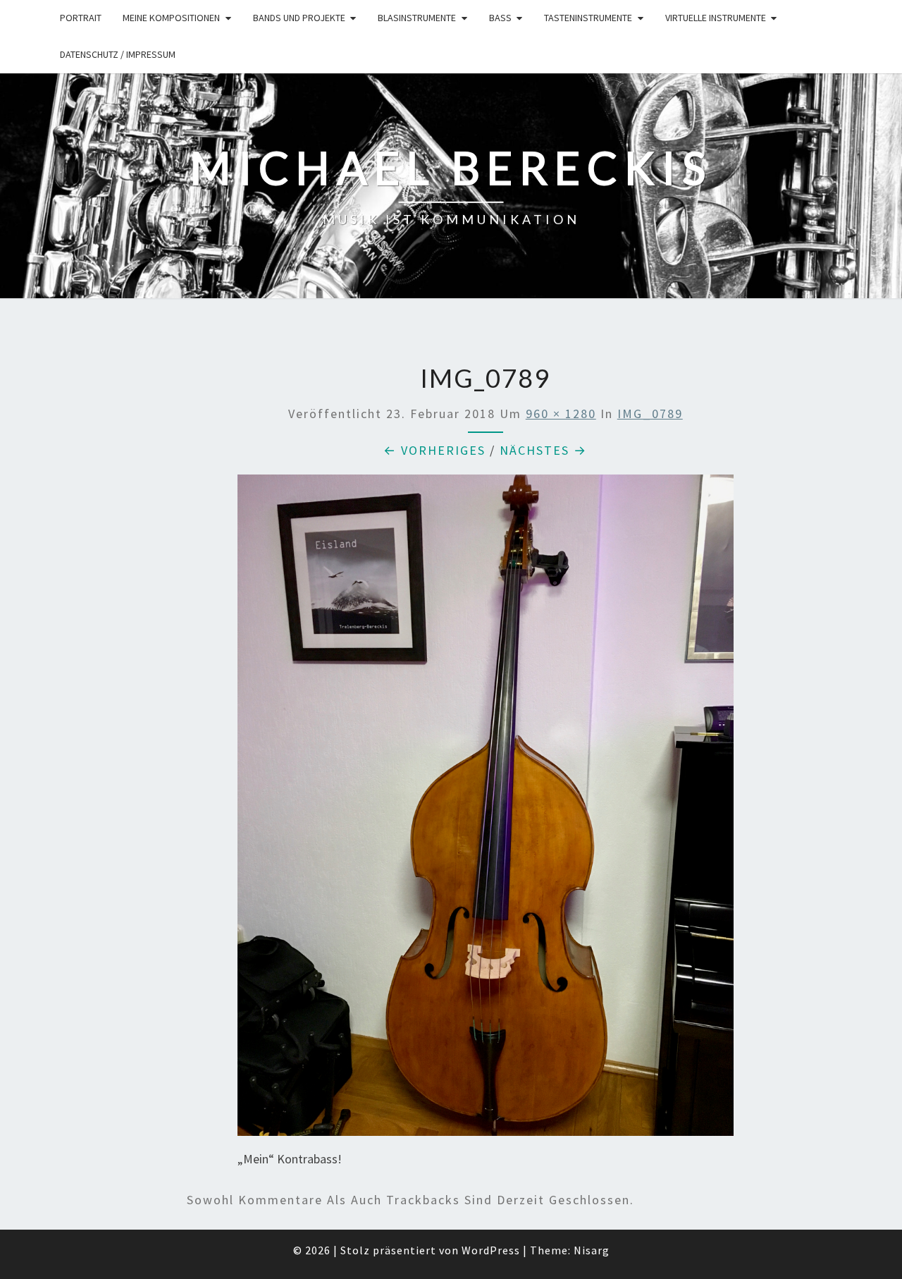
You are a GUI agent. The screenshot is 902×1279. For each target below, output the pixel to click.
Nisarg (592, 1250)
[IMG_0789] (485, 810)
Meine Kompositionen (171, 17)
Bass (500, 17)
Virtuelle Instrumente (715, 17)
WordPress (491, 1250)
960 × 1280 (561, 413)
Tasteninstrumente (588, 17)
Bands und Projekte (299, 17)
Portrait (80, 17)
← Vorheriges (434, 450)
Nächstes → (543, 450)
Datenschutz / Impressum (117, 54)
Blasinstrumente (417, 17)
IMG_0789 (650, 413)
